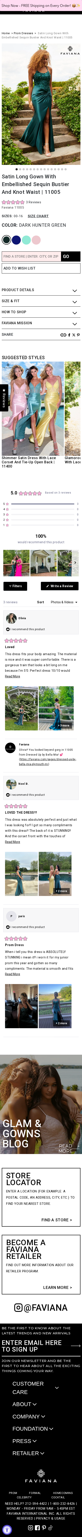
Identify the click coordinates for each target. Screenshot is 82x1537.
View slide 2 (20, 169)
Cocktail (58, 1497)
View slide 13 (59, 169)
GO (66, 256)
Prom (13, 1493)
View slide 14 (62, 169)
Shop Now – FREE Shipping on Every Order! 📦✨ (41, 5)
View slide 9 (45, 169)
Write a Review (64, 587)
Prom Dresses (23, 33)
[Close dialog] (77, 5)
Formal (35, 1493)
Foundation (30, 1429)
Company (26, 1416)
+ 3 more (63, 725)
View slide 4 (27, 169)
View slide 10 (48, 169)
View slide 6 (34, 169)
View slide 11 (52, 169)
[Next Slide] (75, 563)
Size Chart (38, 216)
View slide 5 (31, 169)
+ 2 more (61, 891)
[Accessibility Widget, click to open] (7, 1530)
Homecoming (63, 1493)
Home (6, 33)
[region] (41, 563)
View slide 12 (55, 169)
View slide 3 (24, 169)
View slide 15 (66, 169)
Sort (41, 602)
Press (21, 1441)
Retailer (25, 1453)
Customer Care (28, 1387)
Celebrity (24, 1497)
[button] (21, 202)
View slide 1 (17, 169)
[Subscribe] (75, 1346)
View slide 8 (41, 169)
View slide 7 (38, 169)
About (21, 1404)
